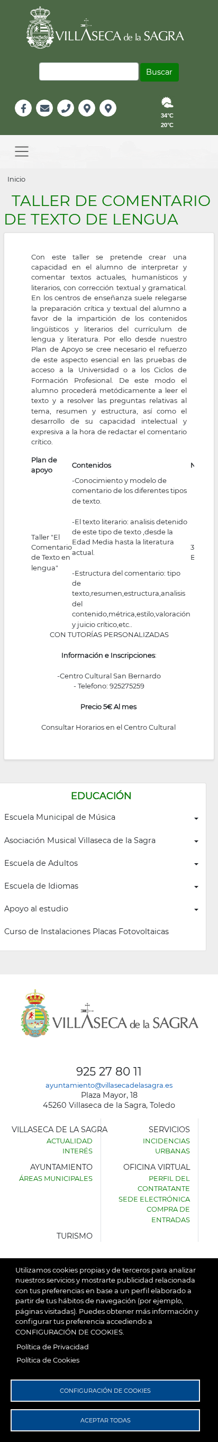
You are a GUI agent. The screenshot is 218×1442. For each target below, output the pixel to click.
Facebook (29, 119)
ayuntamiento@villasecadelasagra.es (109, 1085)
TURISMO (75, 1236)
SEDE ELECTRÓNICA (154, 1199)
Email (45, 119)
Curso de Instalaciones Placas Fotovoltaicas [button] (86, 931)
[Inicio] (109, 27)
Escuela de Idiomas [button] (41, 886)
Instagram (115, 119)
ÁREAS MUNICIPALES (56, 1178)
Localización (97, 119)
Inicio (16, 179)
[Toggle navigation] (21, 151)
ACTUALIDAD (70, 1140)
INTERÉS (77, 1151)
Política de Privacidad (52, 1346)
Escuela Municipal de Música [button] (59, 817)
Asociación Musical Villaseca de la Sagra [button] (80, 840)
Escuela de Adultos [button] (41, 863)
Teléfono (70, 119)
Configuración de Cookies (105, 1390)
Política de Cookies (47, 1360)
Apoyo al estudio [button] (36, 908)
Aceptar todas (105, 1420)
